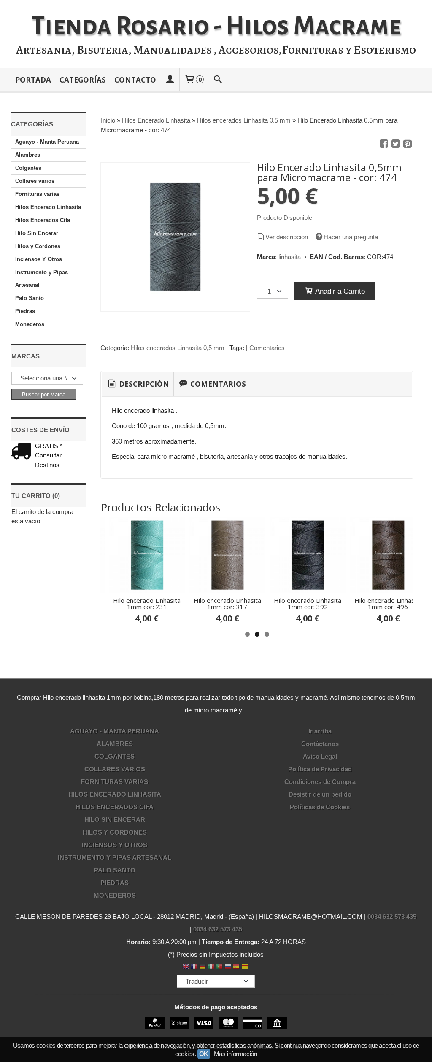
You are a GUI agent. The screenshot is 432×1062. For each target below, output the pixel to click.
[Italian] (211, 967)
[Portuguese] (219, 967)
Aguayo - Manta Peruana (47, 142)
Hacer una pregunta (351, 237)
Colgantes (28, 168)
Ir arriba (320, 731)
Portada (33, 80)
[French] (194, 967)
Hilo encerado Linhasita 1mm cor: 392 (307, 603)
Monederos (29, 324)
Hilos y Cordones (37, 246)
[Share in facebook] (384, 144)
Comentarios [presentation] (217, 384)
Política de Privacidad (320, 769)
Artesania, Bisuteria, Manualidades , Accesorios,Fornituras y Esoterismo (216, 50)
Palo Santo (29, 298)
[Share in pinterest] (407, 144)
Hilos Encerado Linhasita (48, 207)
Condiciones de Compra (320, 781)
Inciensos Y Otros (38, 259)
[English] (185, 967)
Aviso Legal (320, 756)
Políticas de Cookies (320, 807)
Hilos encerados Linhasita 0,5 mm (177, 347)
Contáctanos (320, 743)
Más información (235, 1053)
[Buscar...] (218, 79)
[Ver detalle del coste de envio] (23, 452)
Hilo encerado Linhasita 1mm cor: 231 (147, 603)
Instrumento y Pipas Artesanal (41, 278)
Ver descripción (286, 237)
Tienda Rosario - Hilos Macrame (216, 26)
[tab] (138, 384)
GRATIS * (48, 445)
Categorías (82, 80)
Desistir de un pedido (320, 794)
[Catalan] (245, 967)
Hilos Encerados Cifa (42, 220)
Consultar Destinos (48, 460)
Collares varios (34, 181)
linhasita (289, 256)
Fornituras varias (37, 194)
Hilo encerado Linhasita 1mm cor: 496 (388, 603)
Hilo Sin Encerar (36, 233)
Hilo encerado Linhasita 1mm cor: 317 (227, 603)
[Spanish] (236, 967)
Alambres (27, 155)
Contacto (135, 80)
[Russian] (227, 967)
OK (203, 1053)
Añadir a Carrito (339, 291)
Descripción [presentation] (143, 384)
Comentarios (267, 347)
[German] (202, 967)
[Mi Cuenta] (170, 79)
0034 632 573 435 (391, 916)
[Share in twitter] (396, 144)
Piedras (25, 311)
